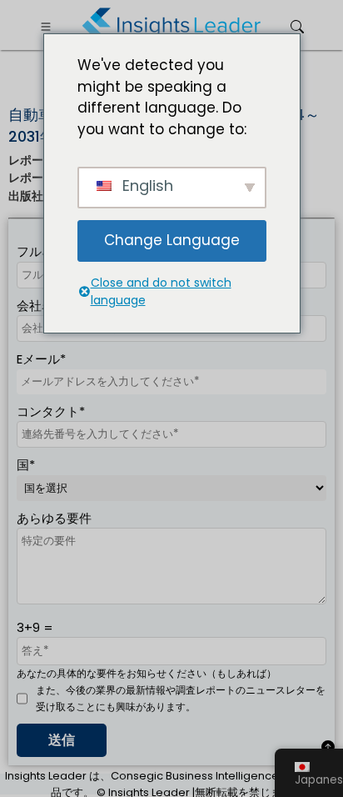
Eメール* (41, 359)
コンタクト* (51, 411)
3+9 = (35, 627)
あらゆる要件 (54, 518)
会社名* (38, 305)
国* (26, 465)
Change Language (172, 240)
